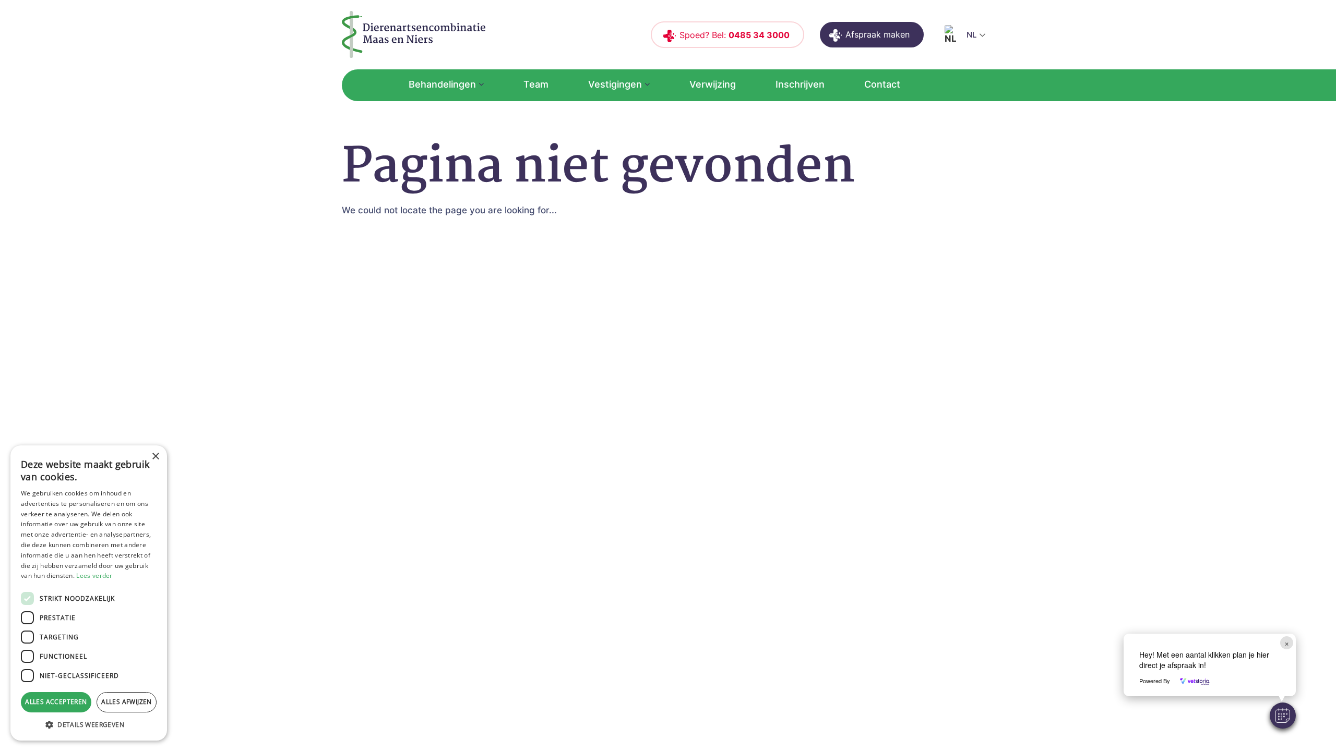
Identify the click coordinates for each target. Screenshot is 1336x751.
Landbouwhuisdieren (611, 402)
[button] (1283, 715)
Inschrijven (800, 84)
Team (535, 84)
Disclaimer (809, 365)
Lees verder (94, 575)
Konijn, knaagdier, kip (612, 384)
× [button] (155, 457)
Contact (882, 84)
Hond (577, 347)
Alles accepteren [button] (56, 701)
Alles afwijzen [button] (126, 701)
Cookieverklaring (824, 384)
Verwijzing (712, 84)
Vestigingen (615, 84)
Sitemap (805, 402)
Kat (572, 365)
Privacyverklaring (825, 421)
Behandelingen (442, 84)
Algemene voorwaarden (839, 347)
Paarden (583, 421)
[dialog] (88, 593)
